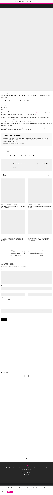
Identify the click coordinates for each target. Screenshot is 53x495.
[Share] (20, 100)
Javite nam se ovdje (12, 141)
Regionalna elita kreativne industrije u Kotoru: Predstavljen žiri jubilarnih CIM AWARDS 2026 (28, 418)
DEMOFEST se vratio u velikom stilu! (15, 438)
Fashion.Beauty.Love (5, 93)
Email (2, 291)
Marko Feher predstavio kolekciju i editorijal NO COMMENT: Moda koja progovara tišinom (17, 253)
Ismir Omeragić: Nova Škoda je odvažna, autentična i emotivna (39, 207)
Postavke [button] (4, 491)
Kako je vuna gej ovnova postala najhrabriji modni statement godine (35, 253)
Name (2, 285)
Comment (3, 269)
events (12, 93)
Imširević (8, 151)
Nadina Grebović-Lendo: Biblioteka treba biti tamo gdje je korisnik (12, 207)
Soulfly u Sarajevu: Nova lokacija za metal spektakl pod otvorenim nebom (24, 445)
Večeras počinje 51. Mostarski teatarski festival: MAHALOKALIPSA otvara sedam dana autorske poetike (12, 239)
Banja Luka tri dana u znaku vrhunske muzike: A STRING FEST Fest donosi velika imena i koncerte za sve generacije (39, 239)
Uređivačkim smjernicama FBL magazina (29, 138)
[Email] (16, 100)
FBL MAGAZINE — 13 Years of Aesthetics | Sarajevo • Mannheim (26, 1)
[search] (50, 478)
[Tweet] (5, 100)
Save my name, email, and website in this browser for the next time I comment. (17, 297)
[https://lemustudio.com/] (13, 367)
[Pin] (9, 100)
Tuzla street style (11, 425)
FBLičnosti (3, 204)
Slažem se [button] (10, 491)
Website (29, 291)
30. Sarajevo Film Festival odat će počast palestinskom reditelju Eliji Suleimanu (25, 432)
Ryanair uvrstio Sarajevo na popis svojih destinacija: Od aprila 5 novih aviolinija (19, 414)
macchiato (17, 93)
